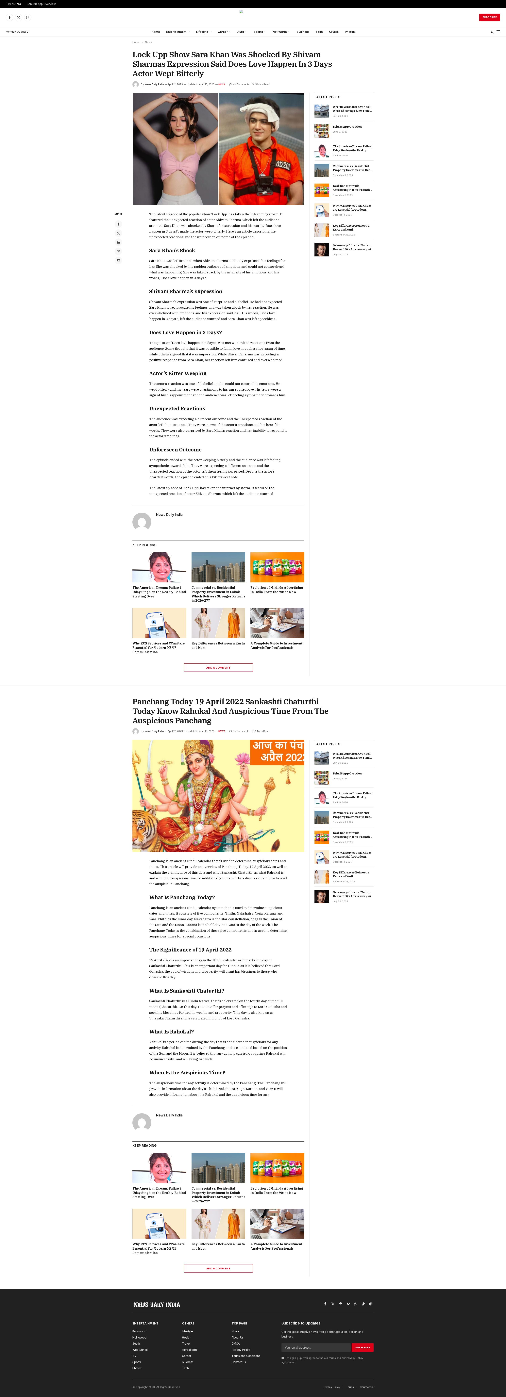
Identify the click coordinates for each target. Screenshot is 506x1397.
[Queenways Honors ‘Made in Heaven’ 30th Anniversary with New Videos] (321, 249)
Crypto (334, 31)
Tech (319, 31)
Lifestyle (202, 31)
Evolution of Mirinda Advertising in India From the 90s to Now (276, 590)
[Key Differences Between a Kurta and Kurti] (218, 623)
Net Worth (280, 31)
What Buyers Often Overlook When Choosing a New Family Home (352, 109)
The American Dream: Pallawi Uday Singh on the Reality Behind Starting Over (159, 592)
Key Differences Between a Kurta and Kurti (218, 645)
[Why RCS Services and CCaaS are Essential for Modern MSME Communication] (159, 623)
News (221, 84)
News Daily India (154, 84)
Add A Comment (218, 667)
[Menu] (498, 31)
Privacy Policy (354, 1357)
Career (223, 31)
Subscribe (490, 17)
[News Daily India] (253, 17)
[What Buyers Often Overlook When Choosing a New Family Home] (321, 111)
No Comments (241, 84)
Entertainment (176, 31)
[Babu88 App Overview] (321, 131)
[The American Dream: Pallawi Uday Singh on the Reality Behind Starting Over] (159, 567)
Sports (258, 31)
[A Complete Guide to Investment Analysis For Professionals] (277, 623)
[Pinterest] (118, 251)
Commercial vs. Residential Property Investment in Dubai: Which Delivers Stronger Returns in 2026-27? (218, 594)
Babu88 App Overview (41, 4)
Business (302, 31)
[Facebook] (118, 224)
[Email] (118, 260)
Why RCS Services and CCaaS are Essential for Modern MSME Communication (158, 647)
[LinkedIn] (118, 242)
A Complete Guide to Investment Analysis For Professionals (276, 645)
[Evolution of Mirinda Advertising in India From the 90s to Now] (277, 567)
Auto (240, 31)
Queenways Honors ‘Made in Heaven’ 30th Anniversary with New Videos (353, 247)
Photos (350, 31)
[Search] (492, 31)
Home (155, 31)
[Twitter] (118, 233)
